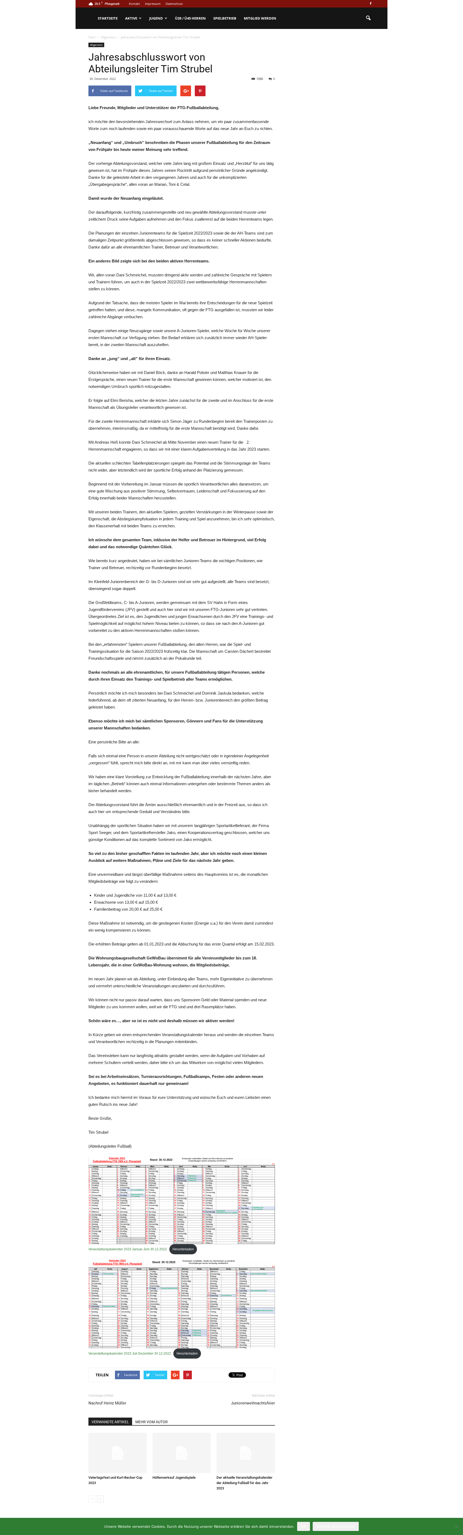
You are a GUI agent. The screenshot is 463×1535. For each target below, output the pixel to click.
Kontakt (134, 4)
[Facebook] (371, 4)
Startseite (108, 18)
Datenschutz (174, 4)
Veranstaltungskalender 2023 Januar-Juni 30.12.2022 (127, 1249)
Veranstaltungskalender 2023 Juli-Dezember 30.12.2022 (129, 1353)
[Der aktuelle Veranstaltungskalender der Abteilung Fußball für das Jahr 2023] (245, 1453)
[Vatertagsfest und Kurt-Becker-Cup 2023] (117, 1453)
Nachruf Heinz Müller (107, 1403)
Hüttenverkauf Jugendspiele (174, 1477)
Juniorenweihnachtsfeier (253, 1403)
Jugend (156, 18)
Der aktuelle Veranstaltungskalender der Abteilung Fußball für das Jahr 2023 (244, 1482)
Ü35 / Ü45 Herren (190, 18)
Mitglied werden (260, 18)
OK (303, 1526)
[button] (368, 18)
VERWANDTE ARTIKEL (110, 1422)
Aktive (131, 18)
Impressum (152, 4)
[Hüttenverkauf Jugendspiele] (181, 1453)
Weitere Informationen (335, 1526)
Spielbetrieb (224, 18)
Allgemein (96, 45)
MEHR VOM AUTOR (151, 1422)
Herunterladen (183, 1249)
